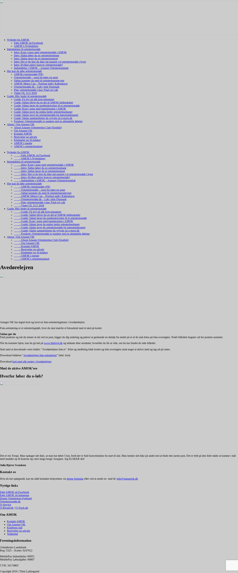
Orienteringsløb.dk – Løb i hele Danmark (36, 86)
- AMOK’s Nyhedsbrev (29, 158)
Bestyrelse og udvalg (25, 136)
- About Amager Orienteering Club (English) (41, 240)
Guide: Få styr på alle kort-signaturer (34, 99)
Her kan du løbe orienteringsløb (24, 71)
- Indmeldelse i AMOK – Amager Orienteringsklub (45, 180)
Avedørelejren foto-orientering (40, 355)
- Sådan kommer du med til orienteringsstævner (42, 193)
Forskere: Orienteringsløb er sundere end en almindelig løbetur (48, 121)
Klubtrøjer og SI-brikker (27, 140)
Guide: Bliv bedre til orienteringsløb (27, 96)
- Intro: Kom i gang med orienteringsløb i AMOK (44, 164)
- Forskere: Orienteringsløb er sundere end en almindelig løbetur (52, 233)
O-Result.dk (6, 507)
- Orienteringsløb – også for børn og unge (39, 189)
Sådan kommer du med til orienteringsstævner (39, 80)
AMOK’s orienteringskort (28, 146)
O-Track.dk (21, 507)
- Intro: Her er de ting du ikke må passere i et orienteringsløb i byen (53, 174)
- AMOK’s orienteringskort (31, 258)
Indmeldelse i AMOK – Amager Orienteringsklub (41, 68)
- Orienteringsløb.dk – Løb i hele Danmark (40, 199)
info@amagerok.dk (127, 478)
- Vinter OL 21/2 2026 (29, 205)
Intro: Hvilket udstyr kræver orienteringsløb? (38, 64)
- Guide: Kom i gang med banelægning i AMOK (43, 221)
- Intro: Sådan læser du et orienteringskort (39, 171)
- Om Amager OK (27, 243)
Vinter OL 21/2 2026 (25, 93)
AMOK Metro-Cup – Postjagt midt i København (41, 83)
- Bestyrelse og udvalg (29, 249)
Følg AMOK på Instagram (14, 495)
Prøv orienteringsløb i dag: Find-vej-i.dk (36, 89)
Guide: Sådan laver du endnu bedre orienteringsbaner (43, 111)
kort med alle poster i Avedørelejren (31, 361)
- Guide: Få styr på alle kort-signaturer (37, 211)
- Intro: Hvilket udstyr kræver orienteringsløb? (42, 177)
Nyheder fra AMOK (18, 39)
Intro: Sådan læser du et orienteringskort (36, 58)
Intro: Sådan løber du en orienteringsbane (36, 55)
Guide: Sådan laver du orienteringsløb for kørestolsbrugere (46, 115)
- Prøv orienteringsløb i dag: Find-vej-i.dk (39, 202)
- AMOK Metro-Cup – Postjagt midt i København (44, 196)
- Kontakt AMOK (26, 246)
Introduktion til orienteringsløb (23, 49)
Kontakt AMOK (23, 133)
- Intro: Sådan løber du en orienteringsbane (40, 167)
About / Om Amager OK (20, 124)
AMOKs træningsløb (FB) (28, 74)
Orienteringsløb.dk (10, 501)
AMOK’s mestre (23, 143)
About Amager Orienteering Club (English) (38, 127)
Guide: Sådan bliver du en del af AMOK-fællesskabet (43, 102)
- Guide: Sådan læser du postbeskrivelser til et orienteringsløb (50, 218)
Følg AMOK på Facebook (28, 42)
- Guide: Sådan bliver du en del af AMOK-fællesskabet (47, 214)
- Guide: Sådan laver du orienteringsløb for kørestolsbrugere (49, 227)
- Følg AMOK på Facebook (32, 155)
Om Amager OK (23, 130)
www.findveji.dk (53, 343)
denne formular (75, 478)
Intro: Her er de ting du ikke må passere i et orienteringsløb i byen (50, 61)
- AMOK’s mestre (26, 255)
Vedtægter (12, 533)
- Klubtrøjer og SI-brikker (31, 252)
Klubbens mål (14, 527)
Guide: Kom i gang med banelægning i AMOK (40, 108)
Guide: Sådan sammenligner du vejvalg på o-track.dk (43, 118)
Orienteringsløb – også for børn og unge (36, 77)
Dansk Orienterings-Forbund (16, 498)
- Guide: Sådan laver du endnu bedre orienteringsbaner (47, 224)
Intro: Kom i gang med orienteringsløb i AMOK (40, 52)
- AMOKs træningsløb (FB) (32, 186)
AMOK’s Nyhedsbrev (26, 46)
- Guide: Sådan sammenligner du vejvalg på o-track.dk (46, 230)
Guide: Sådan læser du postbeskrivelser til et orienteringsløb (47, 105)
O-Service (5, 504)
